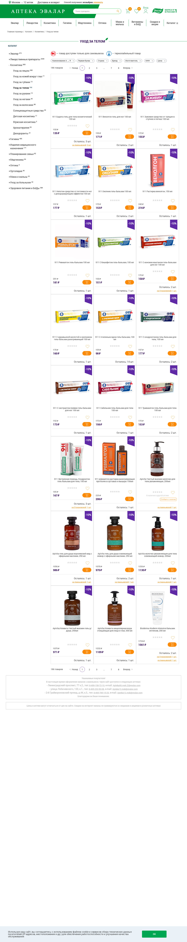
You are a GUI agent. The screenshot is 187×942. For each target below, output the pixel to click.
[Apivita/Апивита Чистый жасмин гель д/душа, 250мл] (72, 608)
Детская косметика (24, 116)
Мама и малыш (120, 23)
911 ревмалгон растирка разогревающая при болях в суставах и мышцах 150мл (115, 480)
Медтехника (84, 22)
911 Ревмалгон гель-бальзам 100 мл (72, 262)
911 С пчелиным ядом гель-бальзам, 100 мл (114, 338)
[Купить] (86, 133)
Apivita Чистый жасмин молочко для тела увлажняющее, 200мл (157, 480)
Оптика (102, 22)
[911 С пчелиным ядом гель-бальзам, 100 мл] (115, 316)
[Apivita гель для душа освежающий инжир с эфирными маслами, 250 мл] (115, 533)
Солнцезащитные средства (28, 110)
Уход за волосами (23, 104)
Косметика (50, 22)
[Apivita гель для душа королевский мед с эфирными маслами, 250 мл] (72, 533)
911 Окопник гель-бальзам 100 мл (114, 191)
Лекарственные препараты (25, 59)
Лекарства (32, 22)
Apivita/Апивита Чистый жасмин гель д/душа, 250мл (72, 629)
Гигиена (67, 22)
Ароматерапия (21, 127)
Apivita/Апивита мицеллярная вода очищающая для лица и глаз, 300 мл (114, 629)
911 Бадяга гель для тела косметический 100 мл (72, 118)
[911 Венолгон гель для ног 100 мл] (115, 96)
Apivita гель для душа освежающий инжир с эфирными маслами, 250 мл (114, 555)
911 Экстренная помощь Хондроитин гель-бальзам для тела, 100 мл (72, 480)
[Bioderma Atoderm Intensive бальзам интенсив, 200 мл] (157, 608)
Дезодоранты (21, 133)
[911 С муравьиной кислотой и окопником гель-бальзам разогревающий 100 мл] (72, 316)
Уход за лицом (21, 70)
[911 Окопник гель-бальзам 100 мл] (115, 171)
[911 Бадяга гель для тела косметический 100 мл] (72, 96)
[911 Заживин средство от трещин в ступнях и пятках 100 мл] (157, 96)
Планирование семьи (22, 153)
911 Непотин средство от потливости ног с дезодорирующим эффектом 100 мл (72, 192)
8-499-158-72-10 (96, 685)
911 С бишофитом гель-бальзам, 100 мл (115, 262)
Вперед (126, 67)
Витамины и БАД (137, 23)
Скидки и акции (155, 23)
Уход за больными (20, 182)
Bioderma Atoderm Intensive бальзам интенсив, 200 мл (157, 629)
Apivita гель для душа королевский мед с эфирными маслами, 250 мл (72, 555)
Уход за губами (22, 82)
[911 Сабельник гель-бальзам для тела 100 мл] (115, 387)
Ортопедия (16, 171)
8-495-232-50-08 (96, 689)
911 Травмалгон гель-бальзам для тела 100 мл (157, 409)
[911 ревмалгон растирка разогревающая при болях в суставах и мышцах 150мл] (115, 458)
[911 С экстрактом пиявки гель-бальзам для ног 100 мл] (72, 387)
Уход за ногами (22, 99)
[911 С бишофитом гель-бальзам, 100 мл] (115, 242)
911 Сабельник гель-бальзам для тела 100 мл (114, 409)
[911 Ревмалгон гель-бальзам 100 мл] (72, 242)
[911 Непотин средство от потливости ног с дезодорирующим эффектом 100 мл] (72, 171)
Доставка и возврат (49, 2)
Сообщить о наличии (168, 499)
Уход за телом (21, 87)
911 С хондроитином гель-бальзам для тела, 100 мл (157, 338)
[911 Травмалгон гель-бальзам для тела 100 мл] (157, 387)
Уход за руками (22, 93)
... (104, 68)
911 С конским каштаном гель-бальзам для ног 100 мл (157, 263)
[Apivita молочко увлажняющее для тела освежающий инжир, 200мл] (157, 533)
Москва (16, 2)
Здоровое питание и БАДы (25, 188)
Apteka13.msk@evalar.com (125, 689)
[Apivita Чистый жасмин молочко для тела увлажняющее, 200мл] (157, 458)
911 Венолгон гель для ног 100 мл (115, 117)
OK (154, 934)
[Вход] (145, 10)
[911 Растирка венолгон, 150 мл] (157, 171)
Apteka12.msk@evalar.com (129, 692)
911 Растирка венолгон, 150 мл (157, 191)
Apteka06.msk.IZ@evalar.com (126, 685)
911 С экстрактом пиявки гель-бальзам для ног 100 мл (72, 409)
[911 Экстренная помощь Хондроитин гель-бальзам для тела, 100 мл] (72, 458)
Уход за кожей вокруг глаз (28, 76)
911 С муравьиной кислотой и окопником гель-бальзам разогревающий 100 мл (72, 338)
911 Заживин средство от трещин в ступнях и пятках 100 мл (158, 118)
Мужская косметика (24, 121)
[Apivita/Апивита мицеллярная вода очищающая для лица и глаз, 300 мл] (115, 608)
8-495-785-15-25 (101, 692)
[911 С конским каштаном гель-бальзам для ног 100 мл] (157, 242)
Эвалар (15, 22)
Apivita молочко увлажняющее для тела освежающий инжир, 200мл (157, 555)
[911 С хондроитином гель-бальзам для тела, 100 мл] (157, 316)
